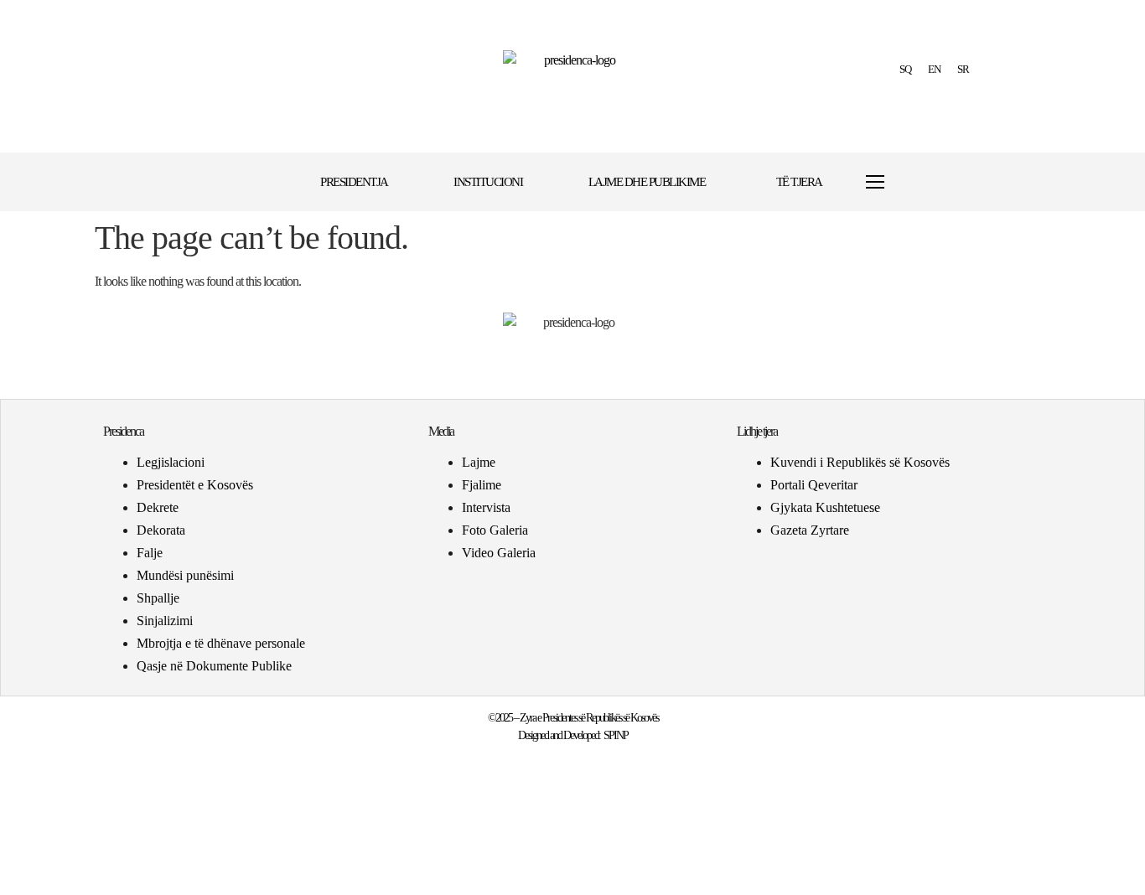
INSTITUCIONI (487, 182)
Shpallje (158, 598)
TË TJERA (799, 182)
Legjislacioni (171, 462)
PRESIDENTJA (354, 182)
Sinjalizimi (165, 620)
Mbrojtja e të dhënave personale (221, 643)
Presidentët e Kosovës (195, 485)
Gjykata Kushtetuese (825, 507)
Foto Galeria (495, 530)
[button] (926, 182)
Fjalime (481, 485)
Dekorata (161, 530)
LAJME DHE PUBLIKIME (647, 182)
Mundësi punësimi (185, 575)
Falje (150, 553)
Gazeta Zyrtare (809, 530)
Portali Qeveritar (813, 485)
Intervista (486, 507)
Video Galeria (499, 553)
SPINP (616, 735)
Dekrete (158, 507)
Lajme (478, 462)
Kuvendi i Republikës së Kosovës (860, 462)
